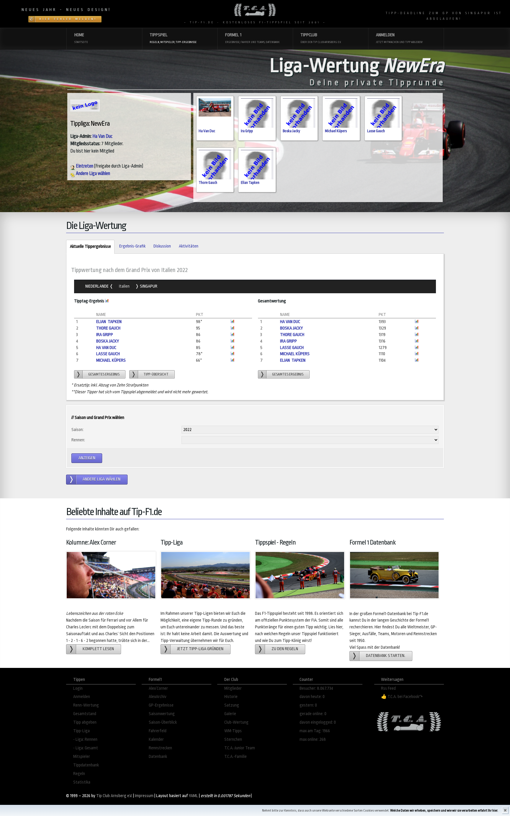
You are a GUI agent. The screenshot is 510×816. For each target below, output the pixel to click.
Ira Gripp (247, 131)
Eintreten (84, 166)
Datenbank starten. (385, 655)
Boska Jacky (291, 131)
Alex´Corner (158, 688)
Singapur (148, 286)
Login (78, 688)
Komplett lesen (98, 648)
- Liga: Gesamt (85, 748)
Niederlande (97, 286)
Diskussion (162, 246)
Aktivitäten (188, 246)
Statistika (81, 782)
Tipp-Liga (81, 730)
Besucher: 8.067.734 (316, 688)
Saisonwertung (162, 713)
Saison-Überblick (163, 722)
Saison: (77, 429)
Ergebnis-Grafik (132, 246)
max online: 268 (313, 739)
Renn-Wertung (86, 705)
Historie (231, 696)
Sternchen (233, 739)
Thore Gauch (208, 183)
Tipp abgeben (85, 722)
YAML (193, 795)
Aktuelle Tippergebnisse (88, 246)
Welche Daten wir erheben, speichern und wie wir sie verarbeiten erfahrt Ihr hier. (444, 810)
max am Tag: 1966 (315, 730)
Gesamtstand (84, 713)
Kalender (156, 739)
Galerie (230, 713)
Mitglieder (233, 688)
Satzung (231, 705)
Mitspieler (81, 756)
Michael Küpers (336, 131)
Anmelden (81, 696)
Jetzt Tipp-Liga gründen (200, 648)
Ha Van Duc (102, 136)
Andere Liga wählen (92, 173)
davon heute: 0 (312, 696)
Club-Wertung (236, 722)
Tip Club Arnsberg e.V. (114, 795)
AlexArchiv (157, 696)
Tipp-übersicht (156, 374)
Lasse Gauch (376, 131)
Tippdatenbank (86, 765)
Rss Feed (388, 688)
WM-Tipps (233, 730)
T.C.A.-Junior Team (239, 748)
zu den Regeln (285, 648)
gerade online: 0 (313, 713)
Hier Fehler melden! (68, 19)
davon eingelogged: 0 (318, 722)
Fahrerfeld (157, 730)
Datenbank (158, 756)
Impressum (144, 795)
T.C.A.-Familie (235, 756)
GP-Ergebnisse (161, 705)
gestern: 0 (308, 705)
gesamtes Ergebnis (104, 374)
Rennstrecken (160, 748)
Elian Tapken (250, 183)
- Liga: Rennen (85, 739)
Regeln (79, 773)
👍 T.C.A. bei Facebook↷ (402, 696)
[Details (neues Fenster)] (107, 301)
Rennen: (78, 440)
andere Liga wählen (101, 479)
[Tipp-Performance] (417, 321)
